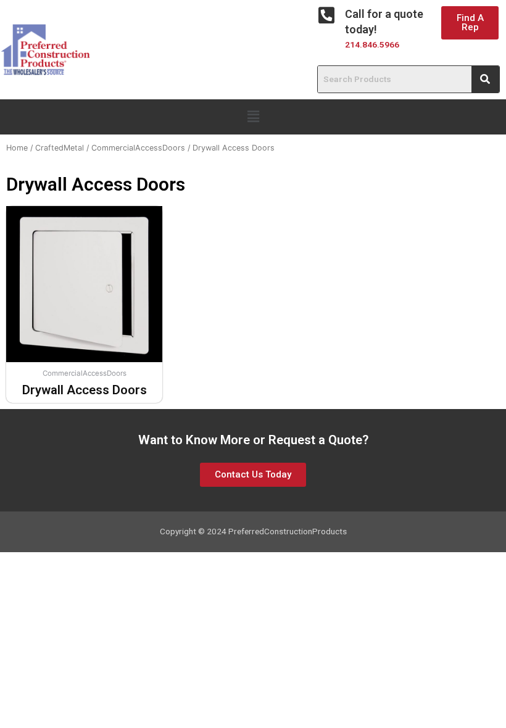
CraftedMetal (59, 147)
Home (17, 147)
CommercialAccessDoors (138, 147)
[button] (470, 22)
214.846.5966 (372, 44)
